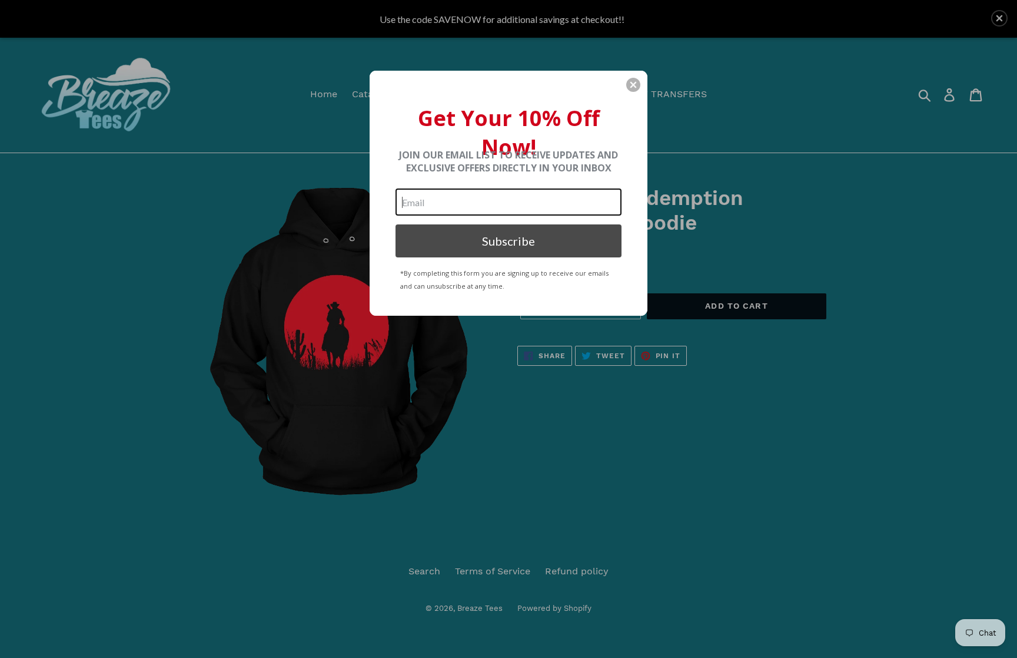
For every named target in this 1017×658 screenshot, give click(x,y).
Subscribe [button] (508, 241)
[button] (633, 85)
